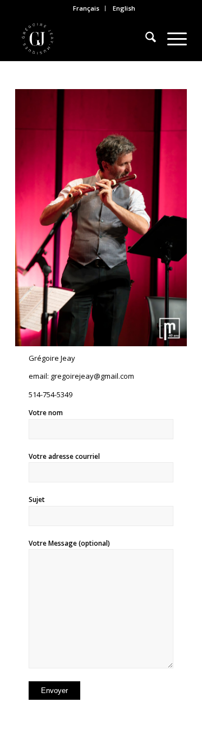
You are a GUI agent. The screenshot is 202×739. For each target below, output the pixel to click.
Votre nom (46, 412)
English (124, 8)
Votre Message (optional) (69, 543)
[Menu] (171, 38)
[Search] (145, 38)
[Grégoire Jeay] (84, 38)
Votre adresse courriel (64, 456)
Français (86, 8)
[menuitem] (86, 8)
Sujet (37, 499)
